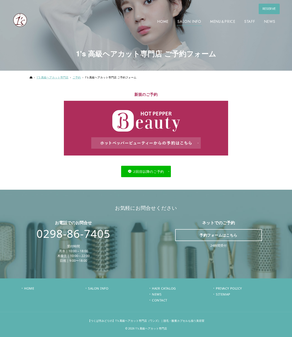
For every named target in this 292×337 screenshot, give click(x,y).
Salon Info (98, 288)
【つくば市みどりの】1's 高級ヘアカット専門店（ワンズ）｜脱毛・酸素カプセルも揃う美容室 (146, 321)
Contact (159, 300)
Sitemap (223, 294)
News (157, 294)
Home (29, 288)
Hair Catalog (164, 288)
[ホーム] (31, 77)
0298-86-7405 (73, 234)
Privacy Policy (229, 288)
